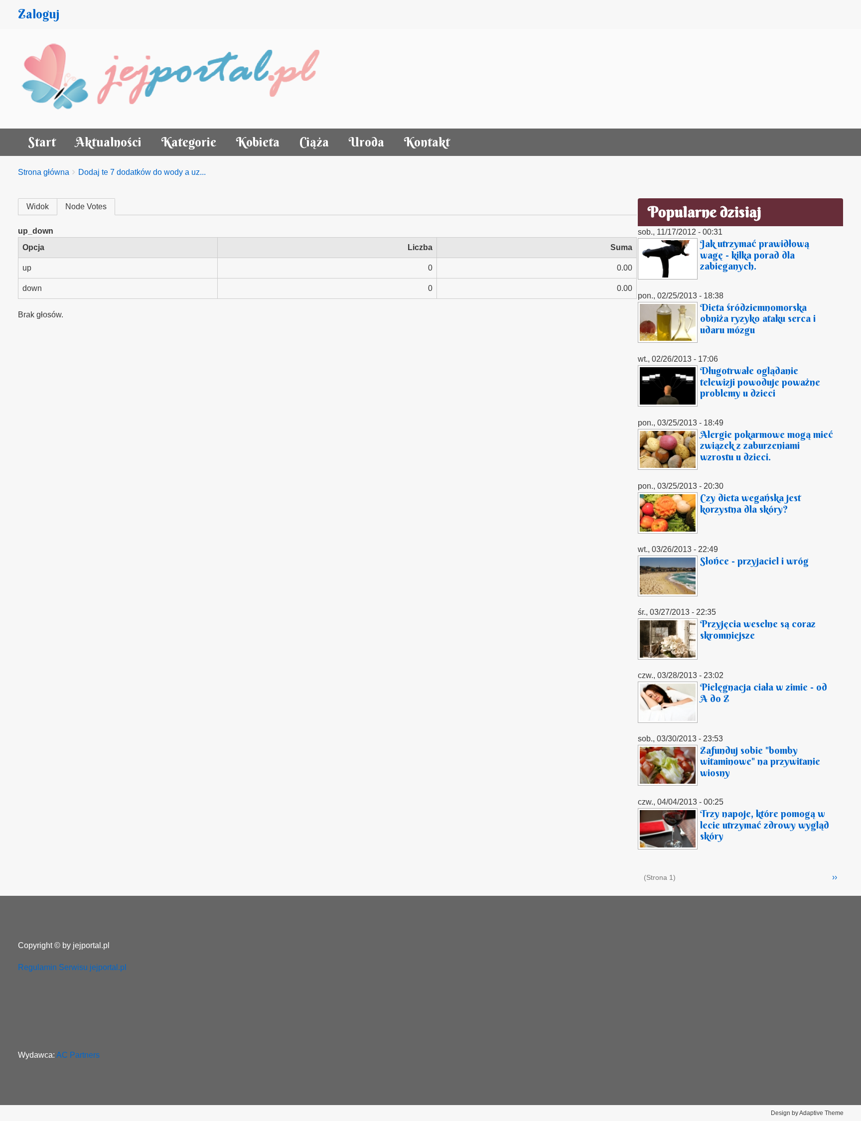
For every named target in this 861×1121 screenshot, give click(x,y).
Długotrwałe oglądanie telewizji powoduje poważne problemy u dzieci (760, 381)
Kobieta (258, 142)
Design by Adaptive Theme (807, 1113)
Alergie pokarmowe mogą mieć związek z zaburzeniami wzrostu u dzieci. (766, 445)
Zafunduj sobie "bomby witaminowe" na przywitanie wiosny (760, 761)
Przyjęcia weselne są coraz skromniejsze (758, 629)
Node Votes (86, 206)
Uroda (366, 142)
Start (42, 142)
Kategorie (188, 142)
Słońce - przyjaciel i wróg (754, 561)
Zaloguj (39, 14)
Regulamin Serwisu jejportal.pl (72, 967)
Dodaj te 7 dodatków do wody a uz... (142, 172)
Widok (37, 206)
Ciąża (314, 142)
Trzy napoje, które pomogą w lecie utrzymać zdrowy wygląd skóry (764, 824)
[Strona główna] (181, 79)
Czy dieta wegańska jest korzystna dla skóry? (750, 503)
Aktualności (109, 142)
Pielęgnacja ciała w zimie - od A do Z (763, 692)
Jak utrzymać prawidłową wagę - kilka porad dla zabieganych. (754, 254)
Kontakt (427, 142)
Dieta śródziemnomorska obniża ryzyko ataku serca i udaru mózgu (758, 318)
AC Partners (78, 1055)
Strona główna (43, 172)
